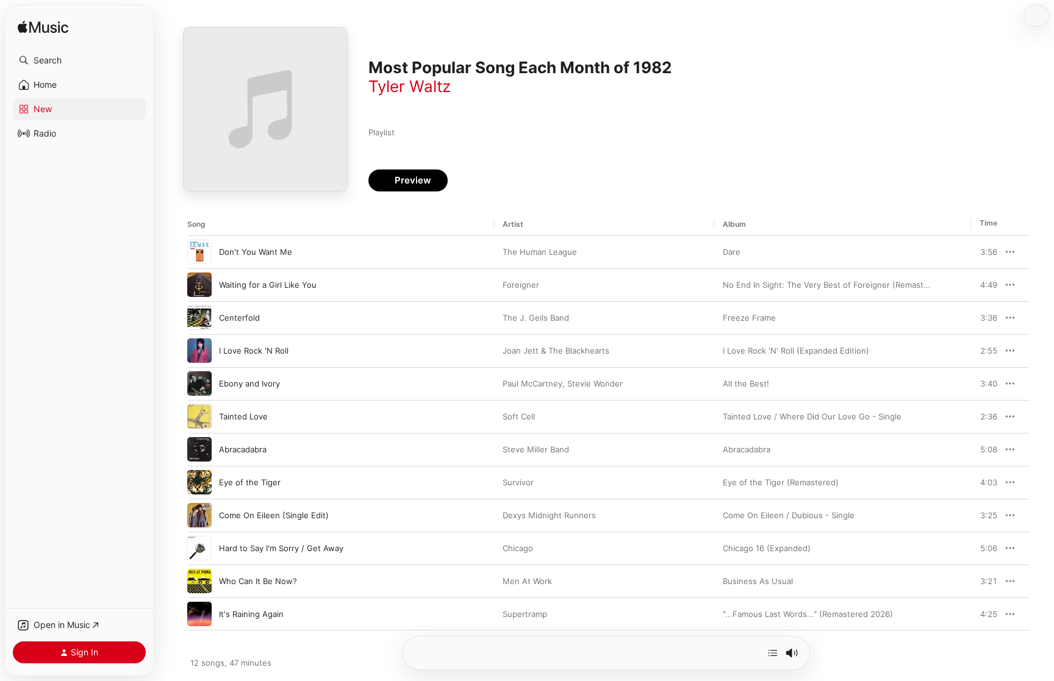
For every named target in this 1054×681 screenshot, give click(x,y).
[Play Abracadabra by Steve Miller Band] (199, 449)
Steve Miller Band (536, 449)
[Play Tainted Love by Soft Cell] (199, 416)
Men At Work (527, 581)
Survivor (518, 482)
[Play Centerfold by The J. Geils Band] (199, 317)
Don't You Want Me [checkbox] (255, 252)
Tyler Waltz (409, 86)
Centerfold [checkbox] (239, 318)
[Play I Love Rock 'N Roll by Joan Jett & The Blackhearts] (199, 350)
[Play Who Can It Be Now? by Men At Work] (199, 581)
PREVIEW (983, 251)
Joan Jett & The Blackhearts (556, 350)
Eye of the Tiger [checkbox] (250, 482)
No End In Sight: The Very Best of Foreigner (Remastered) (833, 285)
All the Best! (746, 383)
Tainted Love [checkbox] (243, 416)
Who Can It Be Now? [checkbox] (258, 581)
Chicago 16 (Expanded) (767, 548)
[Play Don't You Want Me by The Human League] (199, 252)
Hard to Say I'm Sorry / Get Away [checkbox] (281, 548)
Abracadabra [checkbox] (243, 449)
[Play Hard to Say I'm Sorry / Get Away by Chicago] (199, 548)
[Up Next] (772, 652)
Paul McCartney (532, 383)
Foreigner (521, 285)
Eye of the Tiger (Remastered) (781, 482)
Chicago (518, 548)
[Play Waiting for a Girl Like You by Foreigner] (199, 285)
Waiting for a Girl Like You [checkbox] (268, 285)
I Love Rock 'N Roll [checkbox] (254, 350)
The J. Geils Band (536, 318)
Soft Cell (519, 416)
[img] (43, 28)
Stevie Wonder (595, 383)
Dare (731, 252)
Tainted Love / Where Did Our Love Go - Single (812, 416)
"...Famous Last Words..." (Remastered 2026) (808, 614)
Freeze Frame (749, 318)
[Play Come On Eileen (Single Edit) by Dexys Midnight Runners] (199, 515)
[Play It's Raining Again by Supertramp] (199, 614)
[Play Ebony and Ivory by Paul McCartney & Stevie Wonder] (199, 383)
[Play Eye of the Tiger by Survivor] (199, 482)
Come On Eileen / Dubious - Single (789, 515)
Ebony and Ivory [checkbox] (249, 383)
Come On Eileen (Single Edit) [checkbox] (274, 515)
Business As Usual (758, 581)
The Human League (540, 252)
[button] (79, 60)
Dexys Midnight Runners (549, 515)
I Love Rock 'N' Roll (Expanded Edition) (796, 350)
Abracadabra (746, 449)
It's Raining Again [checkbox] (251, 614)
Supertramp (525, 614)
